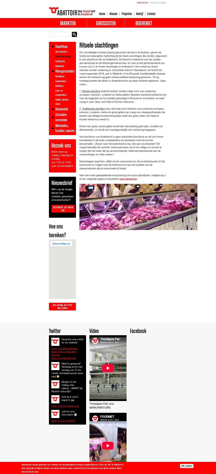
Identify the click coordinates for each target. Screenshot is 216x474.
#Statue (62, 351)
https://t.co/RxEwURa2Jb (64, 348)
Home (102, 13)
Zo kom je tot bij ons (62, 306)
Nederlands (142, 2)
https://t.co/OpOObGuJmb (65, 406)
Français (153, 2)
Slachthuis (61, 46)
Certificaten (60, 61)
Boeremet (144, 23)
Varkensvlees (60, 81)
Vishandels (61, 109)
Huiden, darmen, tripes (62, 101)
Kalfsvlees (59, 86)
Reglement (59, 66)
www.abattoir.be (128, 178)
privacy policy (45, 471)
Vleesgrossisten (64, 71)
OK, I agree (186, 466)
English (162, 2)
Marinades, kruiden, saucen (65, 128)
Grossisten (106, 23)
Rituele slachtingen (63, 56)
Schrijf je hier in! (63, 209)
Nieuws (113, 13)
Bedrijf (139, 13)
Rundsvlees (59, 76)
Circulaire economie (61, 117)
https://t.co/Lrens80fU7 (63, 420)
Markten (68, 23)
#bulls (54, 351)
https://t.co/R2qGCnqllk (63, 358)
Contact (151, 13)
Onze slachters (61, 51)
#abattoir (72, 351)
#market (55, 354)
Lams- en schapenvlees (60, 92)
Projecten (127, 13)
